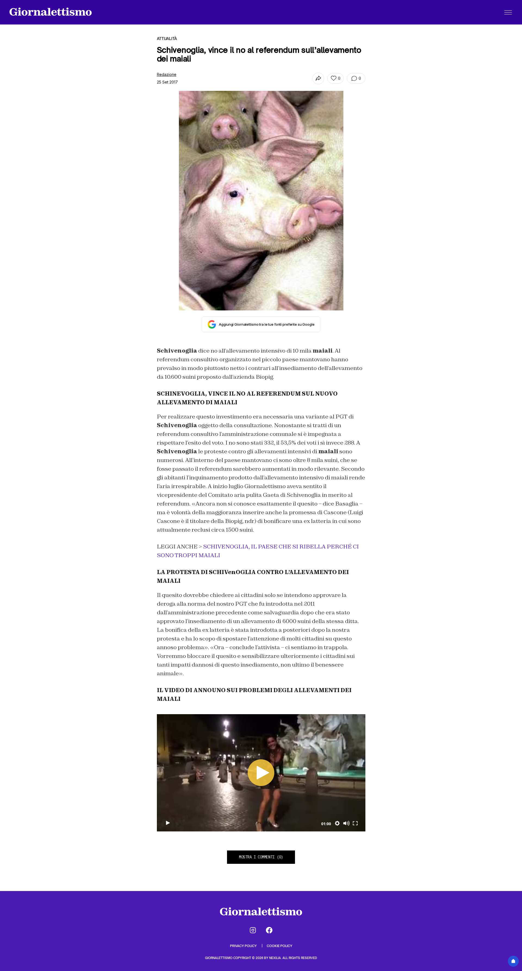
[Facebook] (269, 930)
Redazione (166, 74)
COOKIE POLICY (279, 946)
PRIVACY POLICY (243, 946)
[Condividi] (318, 78)
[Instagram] (252, 930)
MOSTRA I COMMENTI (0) (261, 857)
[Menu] (508, 12)
